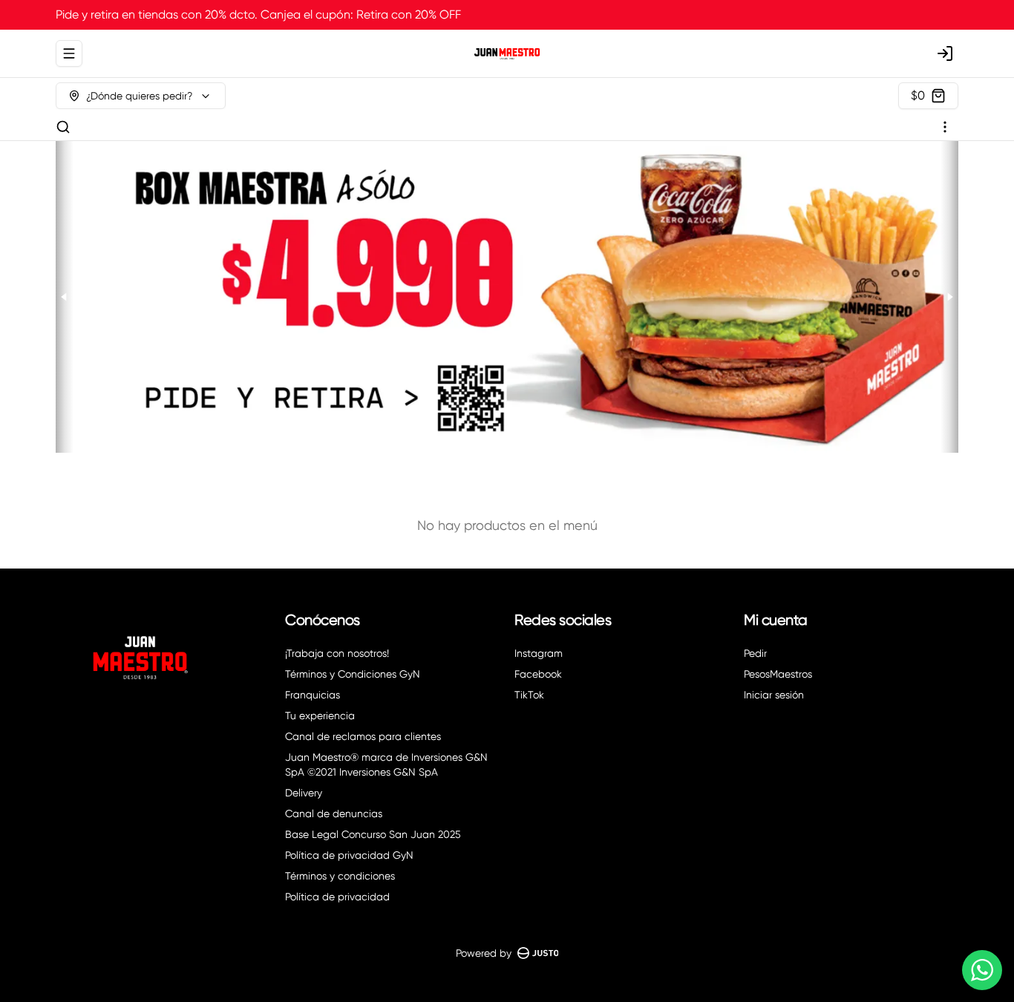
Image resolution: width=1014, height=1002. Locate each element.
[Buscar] (63, 126)
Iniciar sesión (774, 695)
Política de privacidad (337, 897)
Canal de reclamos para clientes (363, 736)
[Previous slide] (64, 297)
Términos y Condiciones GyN (352, 674)
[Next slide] (949, 297)
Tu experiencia (320, 715)
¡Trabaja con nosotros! (337, 653)
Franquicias (312, 695)
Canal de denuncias (333, 813)
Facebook (538, 674)
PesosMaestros (778, 674)
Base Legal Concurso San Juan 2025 (373, 834)
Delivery (303, 793)
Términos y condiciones (340, 876)
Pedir (755, 653)
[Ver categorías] (945, 127)
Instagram (538, 653)
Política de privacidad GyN (349, 855)
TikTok (529, 695)
